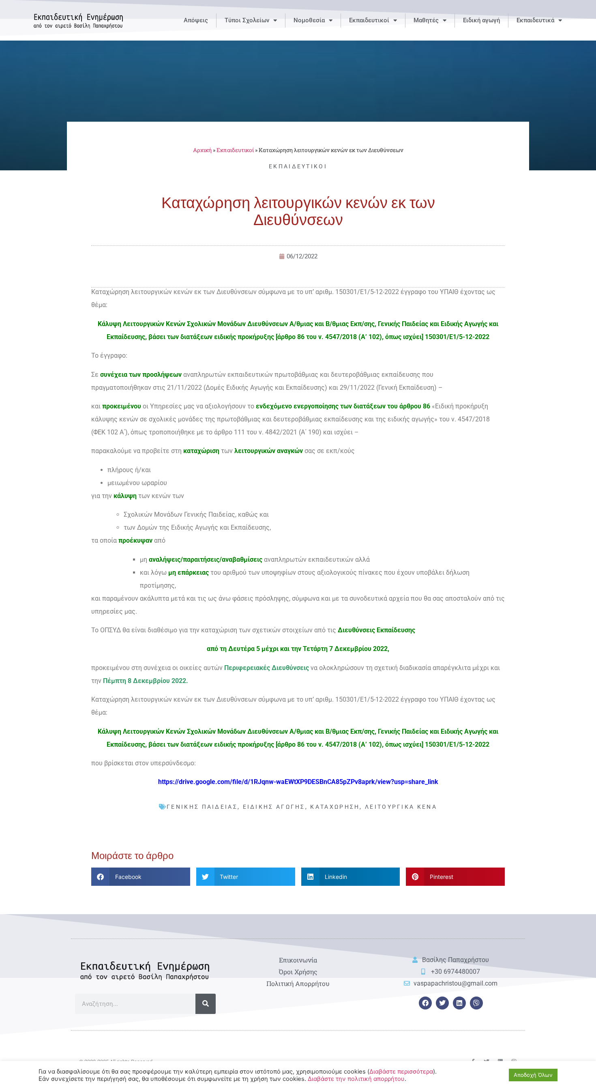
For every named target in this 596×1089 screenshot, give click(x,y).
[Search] (205, 1004)
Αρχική (202, 150)
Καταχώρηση (335, 806)
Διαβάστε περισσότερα (401, 1071)
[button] (140, 877)
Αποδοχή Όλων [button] (533, 1075)
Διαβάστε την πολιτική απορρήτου (356, 1079)
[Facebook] (425, 1003)
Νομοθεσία (309, 20)
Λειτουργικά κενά (401, 806)
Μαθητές (426, 20)
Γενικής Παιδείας (202, 806)
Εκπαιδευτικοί (369, 20)
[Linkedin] (459, 1003)
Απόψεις (196, 20)
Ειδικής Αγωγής (274, 806)
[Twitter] (442, 1003)
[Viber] (476, 1003)
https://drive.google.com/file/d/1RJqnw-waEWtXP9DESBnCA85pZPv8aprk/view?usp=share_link (298, 782)
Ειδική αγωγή (481, 20)
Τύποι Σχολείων (247, 20)
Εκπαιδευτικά (535, 20)
